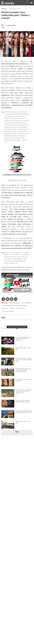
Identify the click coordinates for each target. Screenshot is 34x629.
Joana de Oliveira (11, 25)
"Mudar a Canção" (15, 303)
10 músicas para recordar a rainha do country (23, 380)
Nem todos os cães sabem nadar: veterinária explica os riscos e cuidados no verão (23, 391)
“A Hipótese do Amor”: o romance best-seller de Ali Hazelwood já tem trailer (24, 360)
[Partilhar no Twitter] (7, 299)
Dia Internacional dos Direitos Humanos (14, 305)
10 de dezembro (26, 303)
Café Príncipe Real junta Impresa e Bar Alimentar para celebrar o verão (24, 411)
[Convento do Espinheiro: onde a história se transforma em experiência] (7, 344)
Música (12, 308)
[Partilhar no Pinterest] (12, 299)
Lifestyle (4, 9)
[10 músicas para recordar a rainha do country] (7, 386)
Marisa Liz (5, 308)
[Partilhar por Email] (16, 299)
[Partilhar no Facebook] (3, 299)
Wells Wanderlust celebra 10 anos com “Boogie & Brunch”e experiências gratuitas (23, 370)
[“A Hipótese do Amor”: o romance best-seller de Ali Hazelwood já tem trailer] (7, 365)
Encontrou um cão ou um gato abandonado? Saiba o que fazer (22, 401)
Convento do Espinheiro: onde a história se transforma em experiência (23, 339)
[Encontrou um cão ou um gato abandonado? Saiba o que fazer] (7, 407)
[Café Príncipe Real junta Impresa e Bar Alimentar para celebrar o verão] (7, 417)
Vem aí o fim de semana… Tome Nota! (23, 348)
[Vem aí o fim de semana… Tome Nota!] (7, 354)
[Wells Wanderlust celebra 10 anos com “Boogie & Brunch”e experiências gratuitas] (7, 375)
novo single (19, 308)
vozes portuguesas (8, 311)
